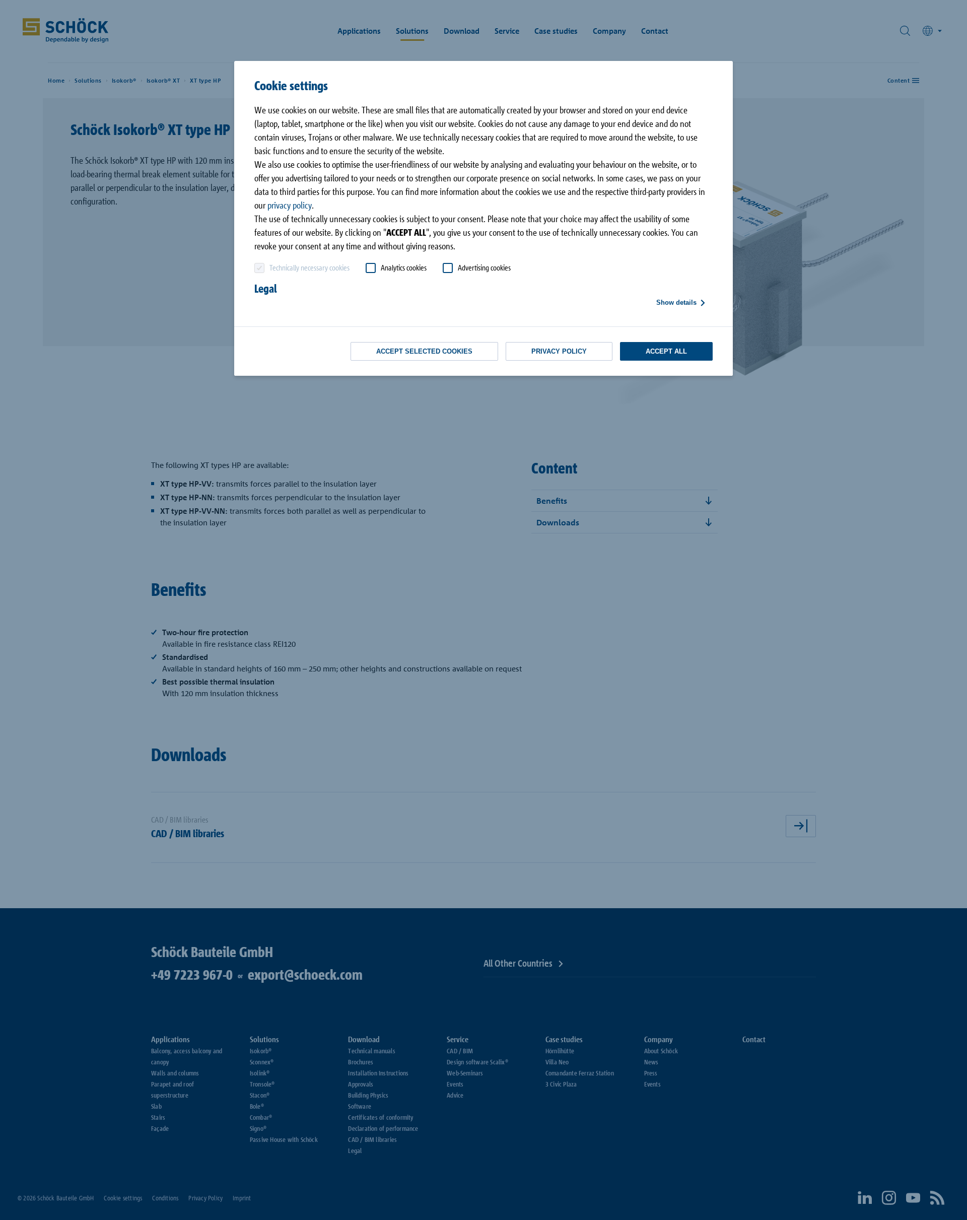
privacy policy (289, 205)
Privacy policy (559, 351)
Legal (265, 288)
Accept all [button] (666, 351)
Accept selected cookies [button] (424, 351)
